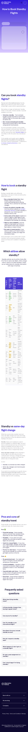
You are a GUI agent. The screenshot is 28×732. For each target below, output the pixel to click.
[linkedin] (13, 687)
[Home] (6, 2)
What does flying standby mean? (10, 600)
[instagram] (22, 684)
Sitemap (23, 713)
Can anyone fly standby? (10, 616)
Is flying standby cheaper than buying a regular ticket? (12, 608)
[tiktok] (19, 684)
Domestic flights (20, 132)
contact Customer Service (14, 209)
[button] (25, 2)
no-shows (3, 143)
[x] (16, 684)
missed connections (12, 143)
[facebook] (13, 684)
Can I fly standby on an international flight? (10, 623)
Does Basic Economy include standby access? (11, 631)
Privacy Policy (5, 713)
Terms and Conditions (15, 713)
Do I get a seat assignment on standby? (12, 655)
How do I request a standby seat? (11, 639)
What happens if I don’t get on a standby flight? (12, 647)
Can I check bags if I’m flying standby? (11, 663)
